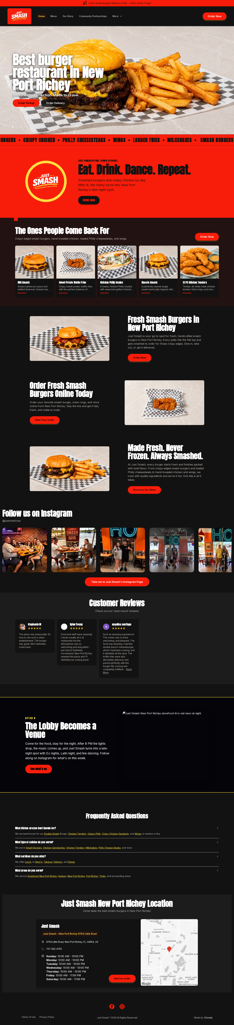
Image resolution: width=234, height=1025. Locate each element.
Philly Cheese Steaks (110, 847)
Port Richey (92, 876)
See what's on (38, 769)
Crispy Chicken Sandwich (115, 833)
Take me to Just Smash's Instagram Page (117, 581)
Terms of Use (28, 1017)
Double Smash (51, 833)
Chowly (208, 1017)
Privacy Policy (46, 1017)
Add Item (22, 293)
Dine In (38, 862)
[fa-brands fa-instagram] (122, 1006)
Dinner (71, 862)
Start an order (122, 978)
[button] (24, 550)
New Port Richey (151, 339)
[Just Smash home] (19, 16)
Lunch (28, 862)
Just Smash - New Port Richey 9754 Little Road (70, 933)
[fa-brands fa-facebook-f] (111, 1006)
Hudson (62, 876)
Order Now (214, 16)
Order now (89, 200)
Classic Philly (94, 833)
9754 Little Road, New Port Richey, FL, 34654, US (72, 941)
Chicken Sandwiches (54, 847)
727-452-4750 (54, 948)
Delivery (58, 862)
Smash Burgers (34, 847)
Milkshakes (91, 847)
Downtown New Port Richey (42, 876)
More (115, 16)
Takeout (48, 862)
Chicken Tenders (77, 833)
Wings (138, 833)
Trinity (102, 876)
